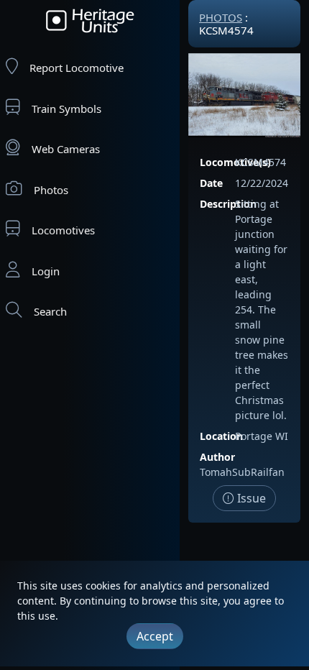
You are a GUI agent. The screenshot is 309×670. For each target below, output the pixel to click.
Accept (155, 636)
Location (221, 436)
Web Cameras (66, 149)
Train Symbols (66, 108)
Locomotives (63, 230)
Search (50, 311)
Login (46, 271)
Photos (51, 190)
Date (211, 183)
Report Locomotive (76, 67)
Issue (250, 498)
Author (217, 457)
